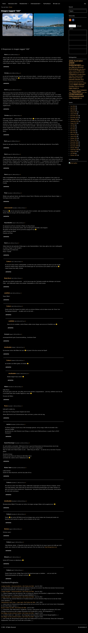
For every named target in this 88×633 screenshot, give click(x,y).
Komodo (71, 83)
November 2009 (74, 145)
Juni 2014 (72, 106)
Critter (79, 71)
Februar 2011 (73, 140)
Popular (79, 26)
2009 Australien (76, 61)
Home (4, 3)
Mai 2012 (72, 128)
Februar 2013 (73, 112)
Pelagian (81, 86)
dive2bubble (8, 347)
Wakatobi (75, 98)
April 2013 (72, 110)
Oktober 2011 (73, 138)
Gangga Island (81, 74)
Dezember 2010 (74, 142)
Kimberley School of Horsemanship (76, 81)
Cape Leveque (73, 71)
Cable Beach (82, 69)
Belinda (6, 529)
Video (70, 98)
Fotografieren (73, 74)
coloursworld (8, 207)
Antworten (6, 66)
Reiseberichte (23, 3)
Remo (6, 406)
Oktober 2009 (73, 147)
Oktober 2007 (73, 155)
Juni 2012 (72, 127)
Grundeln (80, 76)
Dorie (77, 72)
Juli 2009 (72, 153)
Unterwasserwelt (35, 3)
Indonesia (79, 77)
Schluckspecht (73, 90)
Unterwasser (76, 94)
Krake (84, 83)
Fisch (82, 72)
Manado (81, 85)
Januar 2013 (73, 113)
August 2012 (73, 123)
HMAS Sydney (73, 77)
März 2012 (73, 132)
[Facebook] (73, 20)
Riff (78, 88)
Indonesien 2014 (12, 3)
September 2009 (74, 149)
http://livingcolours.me (51, 547)
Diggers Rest (72, 72)
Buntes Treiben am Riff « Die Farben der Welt (13, 607)
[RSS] (70, 20)
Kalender (71, 79)
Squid (78, 90)
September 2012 (74, 121)
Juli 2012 (72, 125)
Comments (72, 26)
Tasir (70, 92)
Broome (80, 67)
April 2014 (72, 108)
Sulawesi (83, 90)
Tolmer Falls (84, 92)
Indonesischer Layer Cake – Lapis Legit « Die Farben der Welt (18, 602)
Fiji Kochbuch (47, 3)
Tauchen (76, 91)
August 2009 (73, 151)
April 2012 (72, 130)
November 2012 (74, 117)
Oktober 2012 (73, 119)
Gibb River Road (73, 76)
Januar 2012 (73, 136)
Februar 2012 (73, 134)
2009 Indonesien (75, 63)
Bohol (76, 67)
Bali (73, 67)
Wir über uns (56, 3)
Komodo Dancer (78, 83)
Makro (76, 85)
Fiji (80, 72)
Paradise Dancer (74, 86)
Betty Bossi (7, 278)
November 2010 (74, 144)
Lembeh (71, 84)
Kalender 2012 (79, 79)
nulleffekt (7, 293)
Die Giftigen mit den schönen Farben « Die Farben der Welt (17, 613)
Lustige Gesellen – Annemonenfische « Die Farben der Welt (17, 586)
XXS (81, 98)
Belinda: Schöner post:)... (76, 47)
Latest (71, 28)
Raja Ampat (73, 88)
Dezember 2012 (74, 115)
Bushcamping (73, 69)
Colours (8, 261)
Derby (82, 71)
